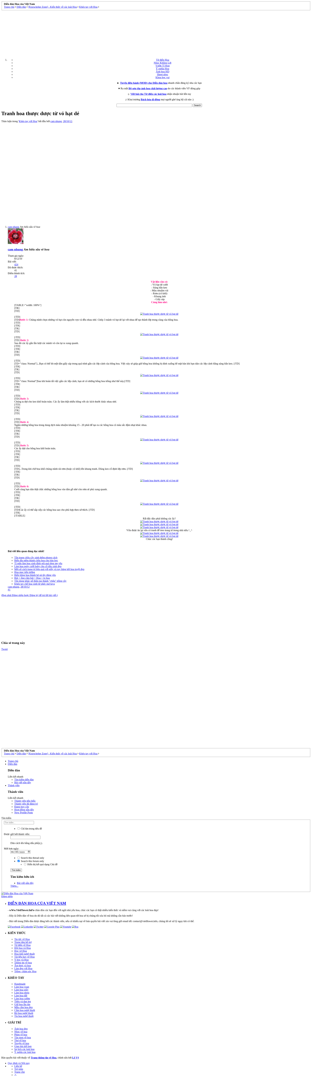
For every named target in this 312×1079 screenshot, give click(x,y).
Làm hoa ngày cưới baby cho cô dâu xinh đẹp (37, 566)
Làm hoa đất (20, 995)
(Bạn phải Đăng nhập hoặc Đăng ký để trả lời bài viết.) (29, 595)
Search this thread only (32, 857)
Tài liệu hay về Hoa (24, 956)
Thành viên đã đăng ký (26, 803)
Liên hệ (18, 1066)
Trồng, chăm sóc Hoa (25, 971)
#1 (9, 589)
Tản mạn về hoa (22, 1037)
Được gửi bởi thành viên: (17, 834)
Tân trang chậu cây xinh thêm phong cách (35, 557)
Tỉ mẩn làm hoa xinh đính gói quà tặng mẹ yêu (38, 563)
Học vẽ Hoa (20, 951)
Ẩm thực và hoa (22, 965)
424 (16, 264)
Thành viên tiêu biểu (24, 800)
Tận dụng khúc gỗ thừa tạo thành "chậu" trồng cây (40, 581)
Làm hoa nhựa (21, 992)
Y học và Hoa (21, 959)
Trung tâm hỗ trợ (23, 942)
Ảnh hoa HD (162, 71)
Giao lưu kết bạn (23, 1046)
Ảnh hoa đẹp (21, 1028)
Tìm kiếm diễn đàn (24, 779)
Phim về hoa (20, 1034)
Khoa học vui (162, 77)
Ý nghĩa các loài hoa (24, 1052)
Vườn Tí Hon (163, 65)
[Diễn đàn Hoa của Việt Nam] (17, 893)
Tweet (4, 649)
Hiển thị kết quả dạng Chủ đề (42, 864)
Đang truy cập (21, 806)
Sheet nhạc (162, 74)
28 (15, 276)
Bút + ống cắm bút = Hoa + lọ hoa (32, 578)
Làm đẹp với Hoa (23, 968)
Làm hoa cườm (22, 998)
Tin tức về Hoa (22, 939)
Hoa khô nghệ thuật (24, 953)
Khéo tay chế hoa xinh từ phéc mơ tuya (34, 583)
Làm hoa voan (21, 986)
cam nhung (56, 121)
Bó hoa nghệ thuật (23, 1013)
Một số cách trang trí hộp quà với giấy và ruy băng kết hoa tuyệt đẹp (49, 569)
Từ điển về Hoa (22, 945)
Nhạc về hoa (20, 1031)
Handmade (20, 984)
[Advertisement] (156, 33)
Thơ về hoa (20, 1040)
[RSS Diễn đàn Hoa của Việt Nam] (75, 926)
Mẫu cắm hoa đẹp (23, 1007)
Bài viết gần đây (22, 782)
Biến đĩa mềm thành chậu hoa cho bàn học (36, 560)
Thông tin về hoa (23, 962)
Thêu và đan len (22, 1001)
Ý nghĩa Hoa (162, 68)
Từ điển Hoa (162, 59)
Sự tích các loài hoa (24, 1049)
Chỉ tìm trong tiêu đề (31, 828)
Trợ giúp (18, 1069)
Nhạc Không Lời (162, 62)
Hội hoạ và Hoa (22, 948)
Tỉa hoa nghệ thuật (23, 1016)
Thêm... (14, 886)
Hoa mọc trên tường (24, 572)
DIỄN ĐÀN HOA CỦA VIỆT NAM (37, 903)
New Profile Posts (23, 812)
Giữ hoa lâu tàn (22, 1004)
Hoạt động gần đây (24, 809)
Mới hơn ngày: (11, 848)
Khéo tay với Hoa (28, 121)
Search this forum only (32, 861)
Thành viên (14, 785)
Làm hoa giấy (21, 989)
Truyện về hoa (21, 1043)
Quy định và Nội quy (19, 1063)
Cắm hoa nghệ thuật (24, 1010)
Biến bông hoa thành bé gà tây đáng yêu (35, 575)
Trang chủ (13, 761)
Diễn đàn (12, 764)
